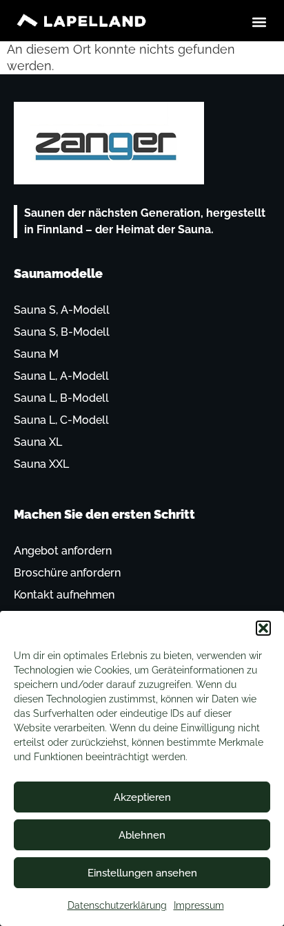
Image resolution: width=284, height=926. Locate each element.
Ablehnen (142, 835)
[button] (263, 628)
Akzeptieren (142, 797)
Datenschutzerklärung (117, 905)
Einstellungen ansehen (142, 873)
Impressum (199, 905)
